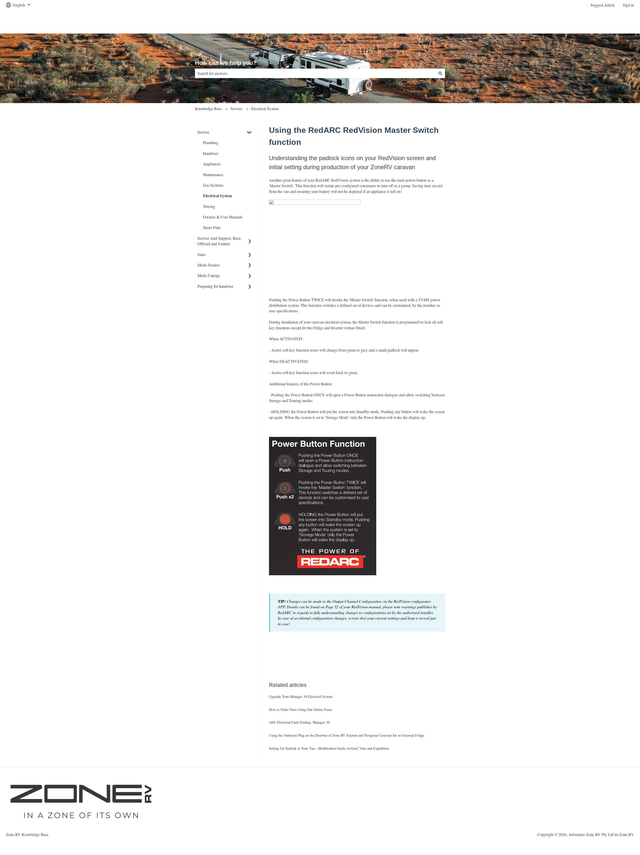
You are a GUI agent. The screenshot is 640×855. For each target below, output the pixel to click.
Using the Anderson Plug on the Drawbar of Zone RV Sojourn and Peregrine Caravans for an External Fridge (346, 735)
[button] (250, 132)
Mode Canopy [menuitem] (209, 275)
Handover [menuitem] (210, 153)
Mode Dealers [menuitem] (209, 264)
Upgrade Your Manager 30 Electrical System (300, 696)
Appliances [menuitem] (212, 163)
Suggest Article (602, 5)
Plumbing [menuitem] (210, 142)
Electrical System (264, 108)
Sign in (628, 5)
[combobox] (315, 73)
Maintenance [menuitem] (213, 174)
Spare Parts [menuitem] (212, 227)
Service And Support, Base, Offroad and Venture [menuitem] (220, 240)
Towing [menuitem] (209, 206)
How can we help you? (225, 63)
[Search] (440, 73)
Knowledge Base (208, 108)
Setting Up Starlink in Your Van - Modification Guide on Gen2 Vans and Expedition (329, 748)
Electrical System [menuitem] (217, 195)
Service (236, 108)
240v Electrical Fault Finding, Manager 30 (299, 722)
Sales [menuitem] (202, 254)
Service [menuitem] (203, 132)
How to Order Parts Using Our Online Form (300, 709)
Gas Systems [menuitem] (213, 185)
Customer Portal (616, 21)
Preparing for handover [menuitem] (215, 286)
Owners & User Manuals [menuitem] (222, 216)
